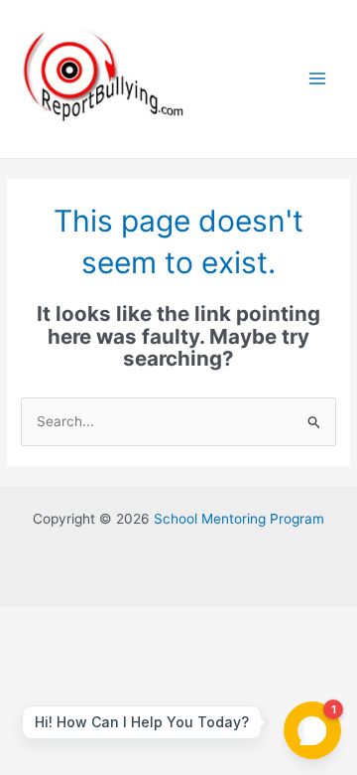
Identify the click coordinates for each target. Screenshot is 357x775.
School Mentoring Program (239, 519)
